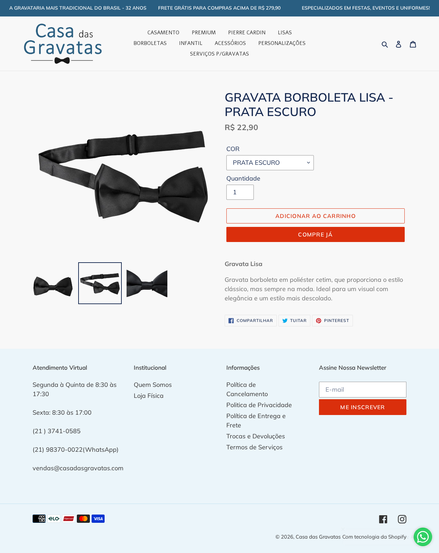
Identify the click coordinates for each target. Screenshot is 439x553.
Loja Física (149, 396)
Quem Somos (153, 385)
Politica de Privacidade (259, 405)
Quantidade (243, 178)
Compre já (315, 234)
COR (232, 149)
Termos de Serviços (254, 447)
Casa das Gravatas (318, 536)
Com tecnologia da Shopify (374, 536)
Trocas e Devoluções (255, 436)
